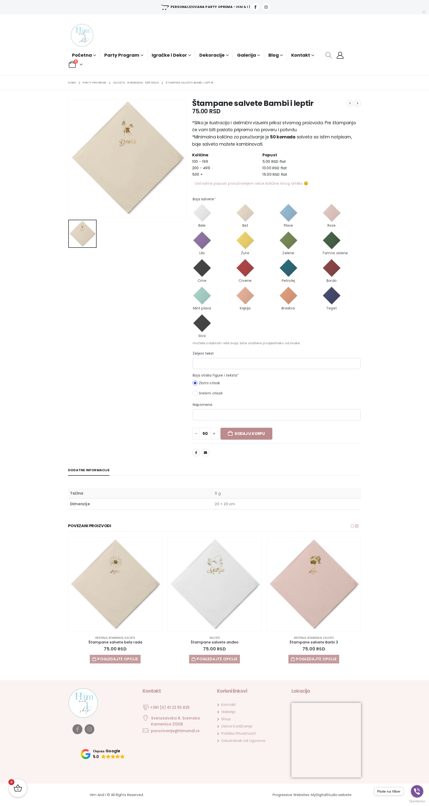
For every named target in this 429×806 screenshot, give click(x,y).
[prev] (350, 103)
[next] (357, 103)
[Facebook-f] (77, 729)
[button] (328, 55)
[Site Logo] (86, 36)
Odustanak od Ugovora (243, 740)
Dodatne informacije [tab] (88, 470)
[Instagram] (266, 7)
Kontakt (300, 55)
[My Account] (340, 55)
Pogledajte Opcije (117, 659)
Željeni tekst (203, 353)
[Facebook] (255, 7)
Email (206, 453)
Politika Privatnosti (238, 733)
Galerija (246, 55)
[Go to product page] (115, 585)
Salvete (115, 638)
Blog (273, 55)
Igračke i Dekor (169, 55)
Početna (82, 55)
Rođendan (215, 638)
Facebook (196, 453)
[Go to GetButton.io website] (417, 801)
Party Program (121, 55)
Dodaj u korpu (250, 433)
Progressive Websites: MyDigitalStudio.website (312, 794)
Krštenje (201, 638)
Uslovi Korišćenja (236, 726)
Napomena (203, 404)
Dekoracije (212, 55)
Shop (226, 718)
